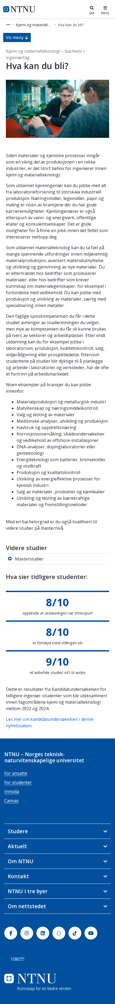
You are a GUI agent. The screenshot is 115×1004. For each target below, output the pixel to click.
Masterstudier (29, 559)
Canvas (11, 801)
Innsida (11, 791)
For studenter (18, 782)
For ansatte (15, 773)
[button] (8, 25)
